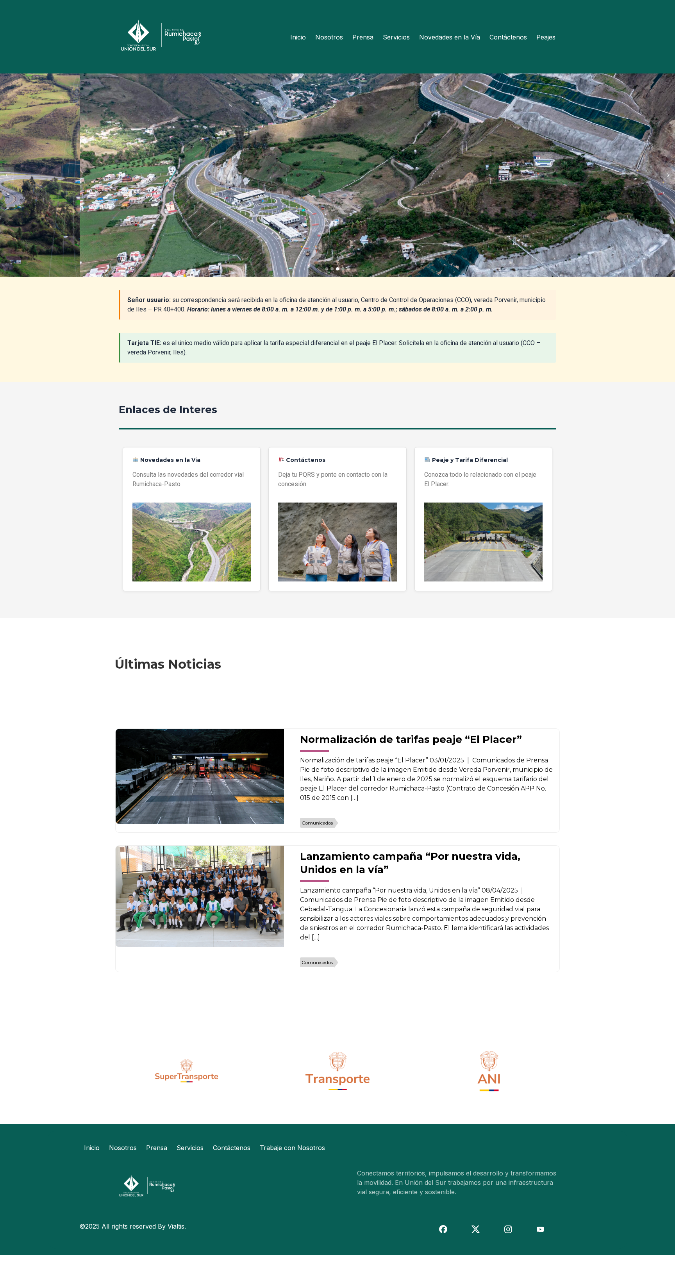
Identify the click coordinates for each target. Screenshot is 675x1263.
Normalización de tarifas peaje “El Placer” (411, 739)
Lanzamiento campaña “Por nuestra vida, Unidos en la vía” (410, 863)
